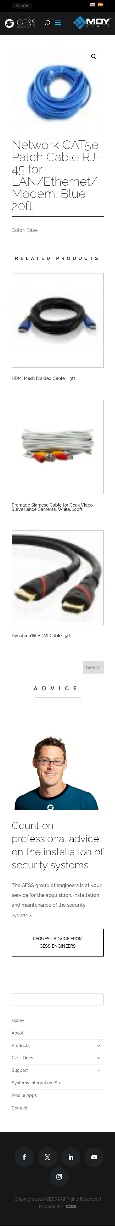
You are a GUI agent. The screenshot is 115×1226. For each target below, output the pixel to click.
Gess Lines (22, 1057)
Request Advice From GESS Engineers (57, 942)
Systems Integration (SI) (36, 1082)
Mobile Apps (24, 1095)
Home (18, 1020)
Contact (20, 1107)
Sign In (22, 6)
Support (20, 1070)
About (18, 1033)
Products (21, 1045)
